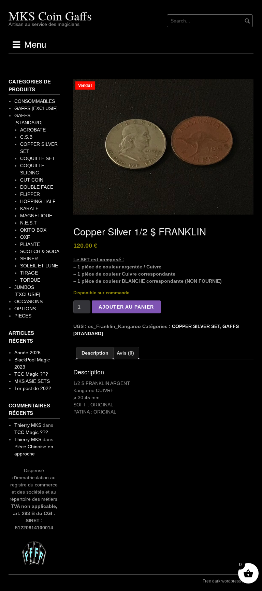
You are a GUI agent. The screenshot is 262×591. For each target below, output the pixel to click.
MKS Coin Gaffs (50, 15)
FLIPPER (30, 194)
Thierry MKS (27, 425)
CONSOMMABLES (34, 101)
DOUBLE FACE (36, 187)
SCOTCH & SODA (39, 251)
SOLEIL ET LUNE (39, 265)
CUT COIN (31, 180)
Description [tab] (95, 353)
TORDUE (30, 280)
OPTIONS (25, 308)
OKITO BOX (33, 230)
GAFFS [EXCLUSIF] (36, 108)
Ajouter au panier (126, 307)
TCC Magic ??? (31, 374)
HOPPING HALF (38, 201)
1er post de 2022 (32, 388)
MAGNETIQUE (36, 215)
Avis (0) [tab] (125, 353)
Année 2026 (27, 352)
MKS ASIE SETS (32, 381)
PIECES (22, 315)
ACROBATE (33, 130)
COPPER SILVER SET (196, 326)
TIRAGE (29, 273)
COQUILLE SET (37, 158)
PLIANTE (30, 244)
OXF (25, 237)
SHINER (29, 258)
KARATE (29, 208)
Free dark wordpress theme (228, 581)
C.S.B (26, 137)
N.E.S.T (28, 222)
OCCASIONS (28, 301)
